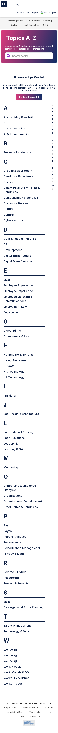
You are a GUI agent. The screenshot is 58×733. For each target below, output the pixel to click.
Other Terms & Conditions (21, 507)
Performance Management (22, 548)
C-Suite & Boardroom (18, 170)
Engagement (12, 312)
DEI (6, 244)
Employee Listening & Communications (18, 299)
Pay (6, 525)
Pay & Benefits (33, 20)
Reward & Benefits (16, 583)
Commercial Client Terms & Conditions (22, 190)
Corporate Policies (16, 203)
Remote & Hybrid (15, 572)
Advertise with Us (30, 707)
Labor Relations (14, 438)
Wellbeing (10, 649)
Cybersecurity (13, 220)
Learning (48, 20)
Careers (9, 182)
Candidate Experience (19, 176)
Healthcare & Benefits (18, 354)
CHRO (45, 25)
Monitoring (11, 467)
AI (5, 123)
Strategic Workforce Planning (24, 607)
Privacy (50, 712)
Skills (7, 601)
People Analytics (15, 536)
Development (13, 250)
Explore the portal (29, 97)
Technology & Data (16, 631)
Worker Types (13, 683)
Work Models (12, 666)
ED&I (7, 279)
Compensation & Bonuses (21, 197)
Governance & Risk (16, 336)
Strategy (15, 25)
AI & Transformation (17, 134)
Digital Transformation (18, 261)
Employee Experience (18, 285)
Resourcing (11, 577)
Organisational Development (23, 501)
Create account (22, 13)
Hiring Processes (15, 360)
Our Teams (49, 707)
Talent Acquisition (30, 25)
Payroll (8, 531)
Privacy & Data (14, 553)
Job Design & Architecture (21, 414)
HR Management (15, 20)
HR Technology (14, 371)
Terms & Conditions (15, 712)
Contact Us (35, 716)
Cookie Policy (35, 712)
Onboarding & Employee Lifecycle (20, 488)
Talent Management (17, 625)
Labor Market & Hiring (18, 432)
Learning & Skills (15, 449)
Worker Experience (16, 678)
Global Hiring (12, 330)
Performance (12, 542)
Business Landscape (17, 152)
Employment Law (15, 306)
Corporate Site (10, 707)
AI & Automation (14, 128)
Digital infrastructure (18, 255)
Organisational (13, 495)
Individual (10, 395)
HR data (9, 366)
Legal (22, 716)
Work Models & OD (16, 672)
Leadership (11, 443)
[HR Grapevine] (4, 4)
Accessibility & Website (19, 117)
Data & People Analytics (20, 238)
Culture (9, 209)
